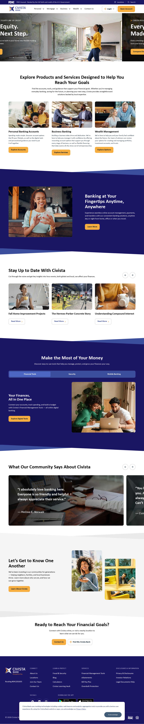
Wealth (76, 9)
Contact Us (89, 9)
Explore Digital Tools (19, 419)
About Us (33, 673)
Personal (37, 9)
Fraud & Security (59, 673)
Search (132, 2)
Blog (54, 678)
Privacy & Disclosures (124, 673)
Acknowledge (113, 715)
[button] (10, 57)
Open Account (126, 9)
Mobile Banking (114, 374)
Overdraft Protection (90, 686)
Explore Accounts (18, 150)
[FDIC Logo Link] (130, 718)
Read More (15, 321)
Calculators (57, 682)
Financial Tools (30, 374)
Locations (120, 2)
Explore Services (61, 152)
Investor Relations (123, 678)
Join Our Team (36, 682)
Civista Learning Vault (61, 686)
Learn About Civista (19, 589)
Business (63, 9)
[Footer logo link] (15, 674)
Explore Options (104, 150)
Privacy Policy (81, 709)
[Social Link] (32, 701)
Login (109, 9)
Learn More (92, 227)
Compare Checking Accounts (23, 52)
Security (72, 374)
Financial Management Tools (93, 673)
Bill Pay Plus (86, 682)
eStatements (87, 678)
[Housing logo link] (137, 718)
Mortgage (51, 9)
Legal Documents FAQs (125, 682)
